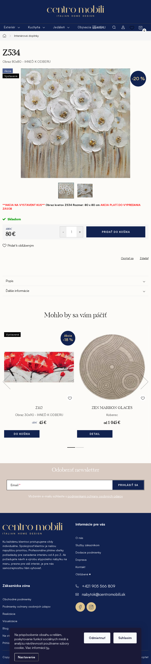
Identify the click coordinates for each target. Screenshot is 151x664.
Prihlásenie (9, 643)
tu (47, 648)
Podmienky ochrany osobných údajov (27, 606)
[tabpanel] (39, 386)
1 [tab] (71, 447)
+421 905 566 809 (98, 586)
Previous (6, 382)
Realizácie (9, 613)
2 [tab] (80, 447)
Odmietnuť (97, 638)
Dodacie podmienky (88, 552)
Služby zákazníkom (87, 545)
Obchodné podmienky (17, 599)
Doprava (81, 559)
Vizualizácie (10, 621)
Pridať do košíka (116, 231)
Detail (95, 433)
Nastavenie (26, 657)
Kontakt (80, 567)
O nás (79, 538)
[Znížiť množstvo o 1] (63, 232)
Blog (5, 628)
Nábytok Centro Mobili (80, 607)
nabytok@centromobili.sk (103, 594)
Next (144, 382)
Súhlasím (125, 638)
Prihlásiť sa (128, 485)
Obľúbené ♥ (83, 574)
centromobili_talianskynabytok (91, 607)
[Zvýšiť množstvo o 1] (79, 232)
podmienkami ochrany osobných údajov (95, 496)
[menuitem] (12, 27)
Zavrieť (30, 257)
